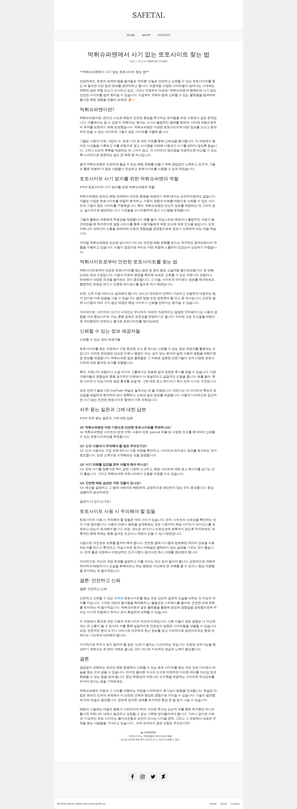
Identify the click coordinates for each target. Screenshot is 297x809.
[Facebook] (132, 777)
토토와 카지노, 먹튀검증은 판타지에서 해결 (150, 736)
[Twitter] (152, 777)
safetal (148, 15)
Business (150, 732)
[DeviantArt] (163, 777)
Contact (164, 35)
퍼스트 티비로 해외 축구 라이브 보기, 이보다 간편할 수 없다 (150, 739)
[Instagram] (142, 777)
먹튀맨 (118, 598)
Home (131, 35)
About (146, 35)
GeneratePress (97, 803)
